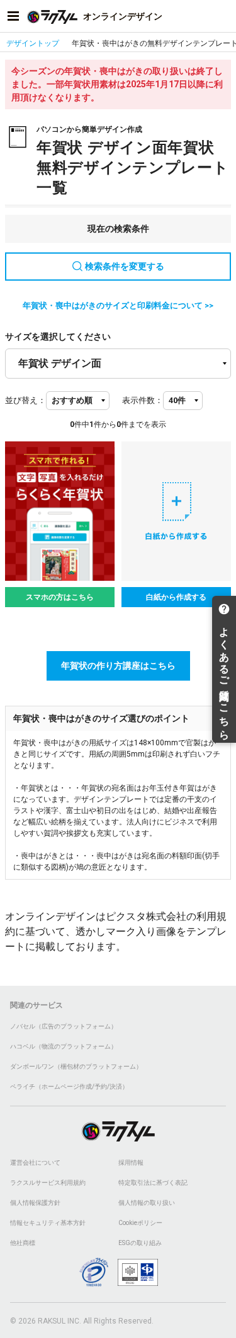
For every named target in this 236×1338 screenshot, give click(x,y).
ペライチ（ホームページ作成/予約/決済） (69, 1086)
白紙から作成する (176, 597)
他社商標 (22, 1242)
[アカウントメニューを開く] (223, 16)
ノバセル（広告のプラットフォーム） (63, 1026)
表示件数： (142, 400)
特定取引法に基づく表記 (153, 1182)
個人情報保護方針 (35, 1202)
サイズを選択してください (58, 337)
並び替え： (25, 400)
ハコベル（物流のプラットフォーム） (63, 1046)
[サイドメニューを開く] (13, 16)
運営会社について (35, 1162)
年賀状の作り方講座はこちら (118, 666)
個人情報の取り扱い (146, 1202)
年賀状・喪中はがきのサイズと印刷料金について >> (118, 305)
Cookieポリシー (140, 1222)
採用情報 (130, 1162)
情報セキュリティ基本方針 (48, 1222)
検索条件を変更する (124, 266)
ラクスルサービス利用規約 (48, 1182)
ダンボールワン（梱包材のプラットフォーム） (76, 1066)
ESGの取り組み (140, 1242)
